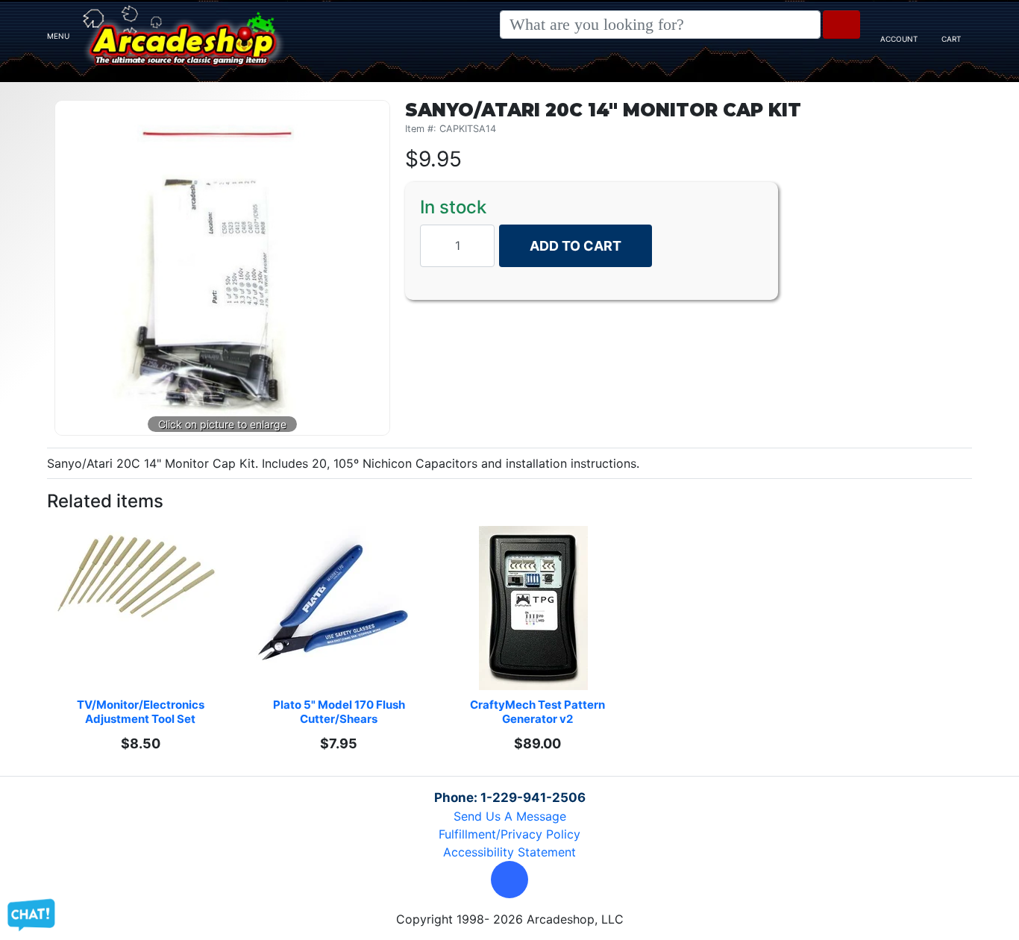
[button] (509, 879)
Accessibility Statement (509, 852)
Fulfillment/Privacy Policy (509, 834)
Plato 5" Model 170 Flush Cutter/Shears (340, 712)
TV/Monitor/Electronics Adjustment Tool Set (142, 712)
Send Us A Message (510, 816)
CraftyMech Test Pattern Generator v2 (538, 712)
